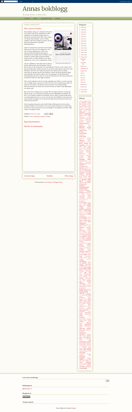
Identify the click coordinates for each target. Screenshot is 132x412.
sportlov (89, 327)
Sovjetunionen (87, 325)
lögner (89, 254)
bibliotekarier (82, 126)
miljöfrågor (84, 263)
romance (89, 296)
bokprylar (89, 137)
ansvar (81, 115)
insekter (89, 229)
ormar (80, 285)
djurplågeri (81, 156)
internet (89, 230)
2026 (82, 27)
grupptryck (82, 209)
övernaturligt (83, 368)
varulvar (89, 358)
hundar (85, 220)
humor (81, 220)
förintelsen (82, 192)
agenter (85, 110)
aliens (89, 110)
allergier (89, 112)
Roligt (89, 295)
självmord (88, 308)
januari (83, 87)
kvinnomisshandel (83, 243)
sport (80, 327)
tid (84, 338)
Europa (88, 169)
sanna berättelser (87, 301)
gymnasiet (88, 209)
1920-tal (86, 104)
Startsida (27, 18)
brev (85, 142)
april (82, 80)
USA (90, 351)
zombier (89, 363)
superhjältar (82, 334)
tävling (89, 346)
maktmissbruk (88, 256)
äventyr (89, 365)
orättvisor (84, 285)
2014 (82, 54)
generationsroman (83, 199)
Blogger (74, 408)
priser (89, 286)
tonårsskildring (82, 342)
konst (80, 239)
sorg (80, 324)
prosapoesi (82, 289)
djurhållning (88, 155)
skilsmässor (88, 313)
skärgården (82, 317)
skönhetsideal (82, 318)
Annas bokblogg (45, 8)
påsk (90, 290)
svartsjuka (88, 334)
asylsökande (88, 119)
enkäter (89, 163)
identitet (81, 227)
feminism (85, 176)
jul (85, 233)
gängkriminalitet (87, 210)
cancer (89, 146)
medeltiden (81, 260)
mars (82, 82)
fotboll (80, 181)
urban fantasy (87, 349)
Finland (89, 178)
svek (80, 336)
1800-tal (84, 102)
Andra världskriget (35, 116)
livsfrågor (47, 116)
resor (80, 294)
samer (80, 301)
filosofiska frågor (83, 178)
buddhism (89, 142)
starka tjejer (82, 330)
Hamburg (81, 212)
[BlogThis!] (47, 114)
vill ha (85, 359)
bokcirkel (81, 131)
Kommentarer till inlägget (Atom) (53, 182)
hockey (89, 218)
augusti (83, 71)
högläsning (82, 223)
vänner (81, 362)
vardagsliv (82, 358)
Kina (80, 236)
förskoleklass (82, 195)
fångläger (81, 191)
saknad (89, 300)
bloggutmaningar (83, 130)
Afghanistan (88, 109)
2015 (82, 52)
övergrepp (82, 366)
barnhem (81, 125)
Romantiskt (82, 297)
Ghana (89, 202)
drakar (89, 156)
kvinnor (89, 243)
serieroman (82, 306)
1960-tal (81, 106)
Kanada (89, 233)
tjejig (90, 340)
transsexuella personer (85, 344)
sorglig (80, 325)
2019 (82, 43)
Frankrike (81, 182)
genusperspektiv (83, 202)
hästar (80, 221)
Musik (80, 268)
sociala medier (83, 320)
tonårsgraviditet (82, 341)
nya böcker (82, 279)
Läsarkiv (57, 18)
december (83, 59)
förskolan (89, 194)
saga (85, 300)
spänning (82, 328)
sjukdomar (81, 307)
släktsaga (89, 318)
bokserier (89, 139)
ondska (89, 283)
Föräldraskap (82, 198)
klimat (89, 236)
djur (90, 153)
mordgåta (88, 267)
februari (83, 84)
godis (80, 203)
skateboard (82, 311)
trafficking (88, 342)
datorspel (81, 151)
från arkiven (87, 182)
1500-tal (81, 101)
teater (80, 337)
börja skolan (82, 146)
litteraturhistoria (87, 247)
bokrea (80, 139)
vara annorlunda (85, 355)
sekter (84, 303)
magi (80, 256)
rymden (85, 299)
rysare (89, 299)
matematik (88, 259)
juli (81, 73)
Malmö (85, 257)
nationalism (88, 271)
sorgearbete (88, 324)
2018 (82, 45)
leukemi (81, 247)
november (83, 62)
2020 (82, 41)
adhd (84, 109)
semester (88, 303)
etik (90, 167)
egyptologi (88, 162)
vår (90, 360)
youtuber (84, 363)
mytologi (81, 269)
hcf (86, 214)
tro (83, 345)
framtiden (89, 181)
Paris (80, 286)
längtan (87, 251)
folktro (89, 179)
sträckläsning (82, 333)
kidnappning (88, 234)
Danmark (86, 149)
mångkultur (81, 271)
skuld (90, 315)
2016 (82, 50)
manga (89, 257)
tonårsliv (89, 341)
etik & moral (82, 169)
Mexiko (89, 261)
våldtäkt (87, 360)
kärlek (89, 244)
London (89, 250)
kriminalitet (88, 239)
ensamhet (81, 165)
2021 (82, 39)
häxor (89, 221)
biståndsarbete (82, 129)
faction (83, 170)
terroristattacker (87, 337)
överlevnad (88, 366)
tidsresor (89, 338)
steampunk (88, 330)
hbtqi (80, 214)
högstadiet (82, 224)
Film (89, 177)
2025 (82, 29)
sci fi (80, 303)
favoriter (88, 174)
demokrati (89, 152)
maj (82, 77)
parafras (89, 285)
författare (89, 191)
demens (81, 152)
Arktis (90, 116)
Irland (80, 231)
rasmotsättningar (83, 292)
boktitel (89, 140)
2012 (82, 89)
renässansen (88, 293)
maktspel (81, 257)
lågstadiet (81, 251)
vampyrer (81, 355)
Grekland (89, 207)
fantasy (88, 172)
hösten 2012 (82, 226)
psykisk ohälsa (83, 290)
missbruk (81, 264)
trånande (89, 345)
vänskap (88, 362)
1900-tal (89, 102)
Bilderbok (81, 127)
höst (90, 224)
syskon (89, 336)
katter (83, 234)
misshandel (88, 264)
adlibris (63, 63)
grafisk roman (82, 205)
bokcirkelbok (83, 133)
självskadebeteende (84, 310)
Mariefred (81, 259)
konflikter (89, 237)
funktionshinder (83, 188)
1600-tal (85, 101)
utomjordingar (82, 353)
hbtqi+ (83, 214)
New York (87, 272)
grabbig (89, 203)
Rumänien (81, 299)
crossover (84, 148)
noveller (81, 278)
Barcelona (81, 122)
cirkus (80, 148)
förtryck (89, 197)
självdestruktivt (82, 308)
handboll (86, 212)
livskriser (89, 249)
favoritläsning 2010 (83, 175)
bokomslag (82, 136)
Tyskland (84, 346)
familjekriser (82, 172)
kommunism (82, 237)
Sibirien (89, 306)
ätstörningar (82, 365)
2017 (82, 48)
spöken (88, 328)
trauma (80, 345)
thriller (81, 338)
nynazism (89, 279)
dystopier (82, 159)
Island (83, 231)
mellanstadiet (82, 261)
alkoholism (82, 112)
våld (83, 360)
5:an (82, 108)
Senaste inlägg (29, 176)
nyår (80, 280)
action (80, 109)
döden (89, 159)
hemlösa (89, 217)
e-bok (89, 161)
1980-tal (86, 106)
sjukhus (89, 307)
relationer (81, 293)
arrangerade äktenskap (85, 118)
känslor (81, 244)
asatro (80, 119)
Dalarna (81, 149)
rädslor (81, 300)
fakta (86, 170)
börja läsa (88, 145)
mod (85, 265)
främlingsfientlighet (84, 187)
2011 (82, 92)
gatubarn (89, 198)
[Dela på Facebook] (50, 114)
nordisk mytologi (83, 275)
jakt (86, 231)
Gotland (84, 203)
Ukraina (81, 348)
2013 (82, 57)
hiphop (80, 218)
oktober (83, 66)
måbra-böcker (87, 269)
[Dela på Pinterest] (52, 114)
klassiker (84, 236)
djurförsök (81, 155)
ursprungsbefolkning (83, 351)
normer (80, 276)
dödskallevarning (83, 161)
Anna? (35, 18)
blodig (89, 129)
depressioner (82, 153)
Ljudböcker (81, 250)
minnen (89, 263)
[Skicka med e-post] (45, 114)
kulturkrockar (88, 240)
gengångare (82, 201)
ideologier (88, 227)
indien (80, 229)
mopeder (81, 267)
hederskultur (82, 215)
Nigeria (80, 274)
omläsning (82, 283)
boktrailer (81, 142)
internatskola (82, 230)
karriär (80, 234)
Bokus (68, 63)
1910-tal (81, 104)
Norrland (85, 276)
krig (83, 239)
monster (89, 265)
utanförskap (82, 352)
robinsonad (84, 294)
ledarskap (89, 246)
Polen (86, 286)
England (85, 163)
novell (89, 276)
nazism (80, 272)
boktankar (81, 140)
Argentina (81, 116)
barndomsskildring (84, 123)
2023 (82, 34)
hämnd (89, 220)
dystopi (89, 158)
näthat (84, 280)
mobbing (81, 265)
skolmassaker (88, 314)
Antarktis (85, 115)
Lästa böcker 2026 (46, 18)
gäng (80, 210)
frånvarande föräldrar (83, 184)
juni (82, 75)
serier (89, 304)
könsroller (81, 246)
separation (81, 304)
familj (89, 170)
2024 (82, 32)
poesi (83, 286)
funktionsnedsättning (84, 190)
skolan (81, 314)
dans (90, 149)
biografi (42, 116)
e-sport (80, 162)
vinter (80, 360)
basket (89, 125)
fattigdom (81, 174)
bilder (90, 126)
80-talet (89, 108)
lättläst (85, 254)
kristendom (81, 240)
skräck (81, 316)
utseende (89, 353)
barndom (89, 122)
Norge (89, 275)
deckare (88, 151)
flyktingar (84, 179)
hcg (89, 214)
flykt (80, 179)
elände (81, 163)
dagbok (89, 148)
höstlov (89, 226)
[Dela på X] (49, 114)
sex (86, 306)
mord (85, 267)
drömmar (81, 158)
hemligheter (82, 217)
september (83, 68)
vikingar (81, 359)
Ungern (81, 349)
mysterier (84, 268)
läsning (81, 254)
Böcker (81, 143)
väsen (80, 363)
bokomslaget (82, 137)
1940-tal (84, 105)
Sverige (84, 335)
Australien (81, 120)
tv (79, 346)
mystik (89, 268)
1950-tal (89, 105)
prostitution (88, 289)
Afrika (80, 110)
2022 (82, 36)
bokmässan (81, 134)
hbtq (90, 212)
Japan (89, 231)
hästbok (85, 221)
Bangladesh (88, 120)
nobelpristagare (87, 274)
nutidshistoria (88, 278)
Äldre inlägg (69, 176)
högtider (87, 224)
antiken (89, 115)
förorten (87, 192)
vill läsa (89, 359)
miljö (80, 263)
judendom (81, 233)
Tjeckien (81, 340)
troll (85, 345)
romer (89, 297)
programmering (82, 287)
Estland (87, 167)
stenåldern (81, 331)
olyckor (89, 282)
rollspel (80, 296)
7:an (85, 108)
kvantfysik (81, 241)
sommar (88, 323)
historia (85, 218)
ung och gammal (87, 348)
